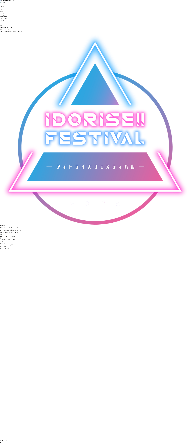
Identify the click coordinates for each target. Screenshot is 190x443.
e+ (0, 239)
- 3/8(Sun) (2, 15)
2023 (1, 248)
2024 (4, 248)
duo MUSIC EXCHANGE (8, 239)
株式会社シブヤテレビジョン (7, 236)
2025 (8, 248)
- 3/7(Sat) (2, 13)
